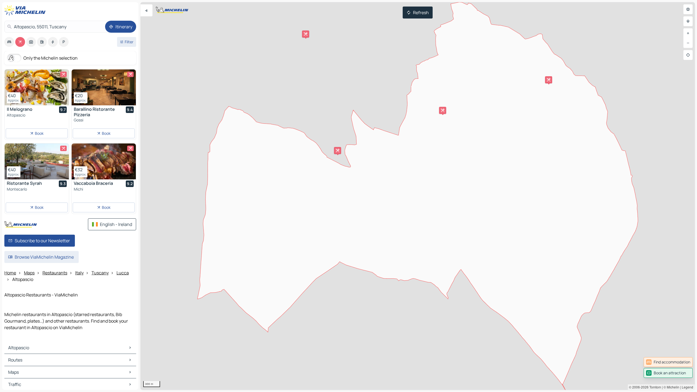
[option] (9, 42)
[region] (417, 196)
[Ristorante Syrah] (37, 161)
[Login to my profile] (688, 9)
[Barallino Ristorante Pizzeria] (104, 87)
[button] (442, 110)
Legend (687, 387)
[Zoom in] (688, 33)
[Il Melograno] (37, 87)
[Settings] (688, 21)
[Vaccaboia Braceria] (104, 161)
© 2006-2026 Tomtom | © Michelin (654, 387)
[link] (668, 362)
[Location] (688, 55)
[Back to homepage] (26, 10)
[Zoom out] (688, 43)
